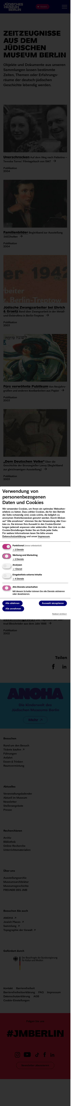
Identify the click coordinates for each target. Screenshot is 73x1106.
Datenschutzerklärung (14, 536)
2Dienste (18, 550)
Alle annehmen (13, 609)
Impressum (44, 536)
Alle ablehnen (12, 603)
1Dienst (17, 569)
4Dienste (18, 579)
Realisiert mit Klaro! (59, 614)
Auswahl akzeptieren (53, 603)
